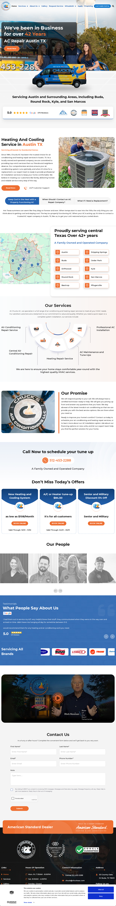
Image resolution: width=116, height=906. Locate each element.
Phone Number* (66, 758)
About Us (34, 6)
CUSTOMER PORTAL (102, 6)
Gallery (44, 6)
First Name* (15, 747)
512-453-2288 (77, 875)
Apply (80, 6)
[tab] (22, 201)
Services (22, 6)
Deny (100, 896)
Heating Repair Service (60, 358)
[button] (55, 591)
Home (14, 6)
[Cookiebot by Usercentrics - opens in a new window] (12, 902)
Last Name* (64, 747)
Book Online (20, 523)
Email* (13, 758)
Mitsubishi (69, 6)
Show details (28, 902)
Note (12, 770)
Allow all (101, 889)
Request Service (56, 6)
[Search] (113, 6)
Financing (88, 6)
